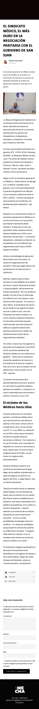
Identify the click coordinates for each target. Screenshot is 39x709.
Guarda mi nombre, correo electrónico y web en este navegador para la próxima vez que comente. (19, 663)
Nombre (6, 634)
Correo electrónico (10, 643)
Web (4, 652)
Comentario (7, 616)
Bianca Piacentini (15, 61)
